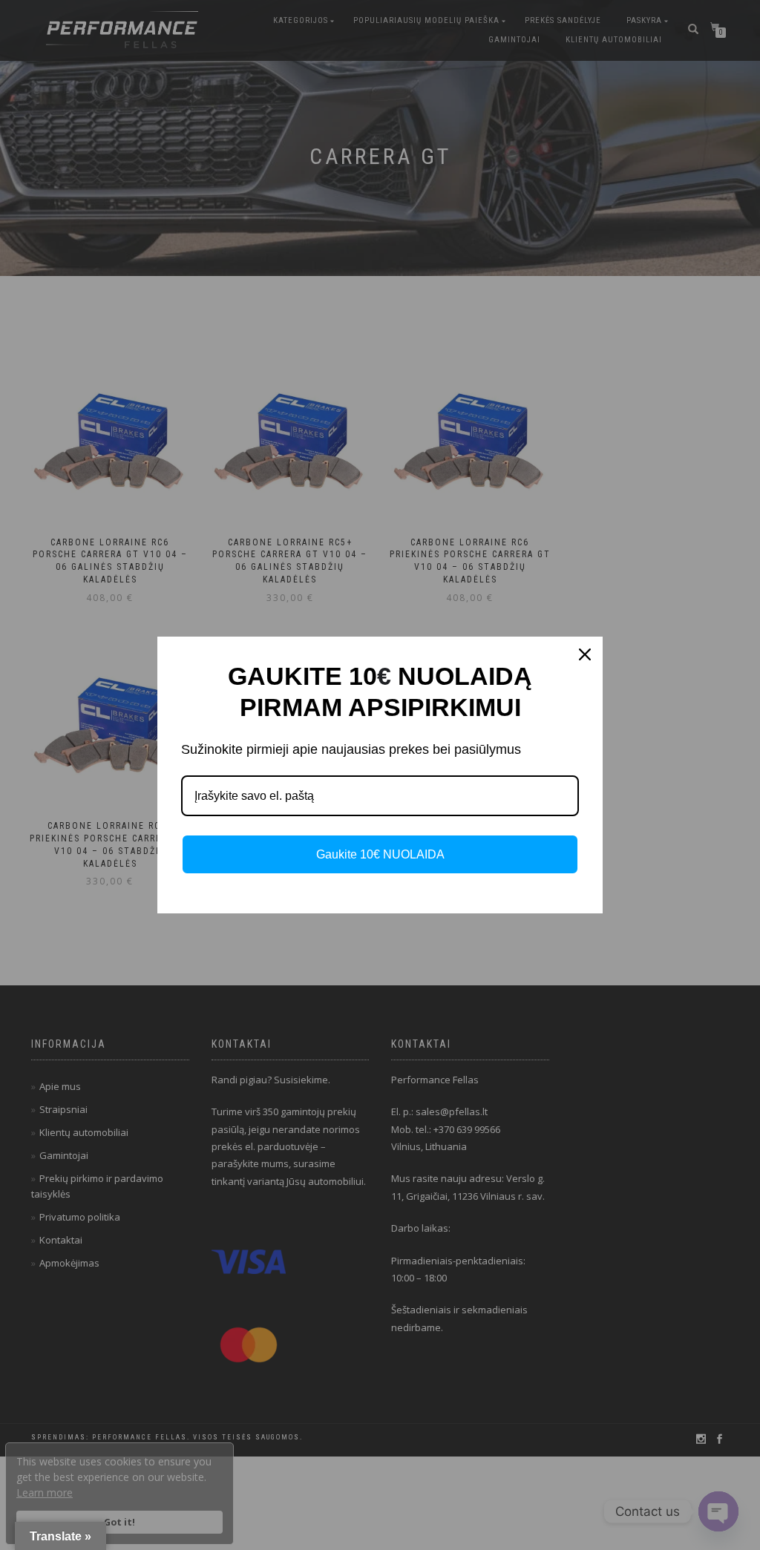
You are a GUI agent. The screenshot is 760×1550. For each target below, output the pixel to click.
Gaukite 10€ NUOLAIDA (380, 854)
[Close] (585, 654)
